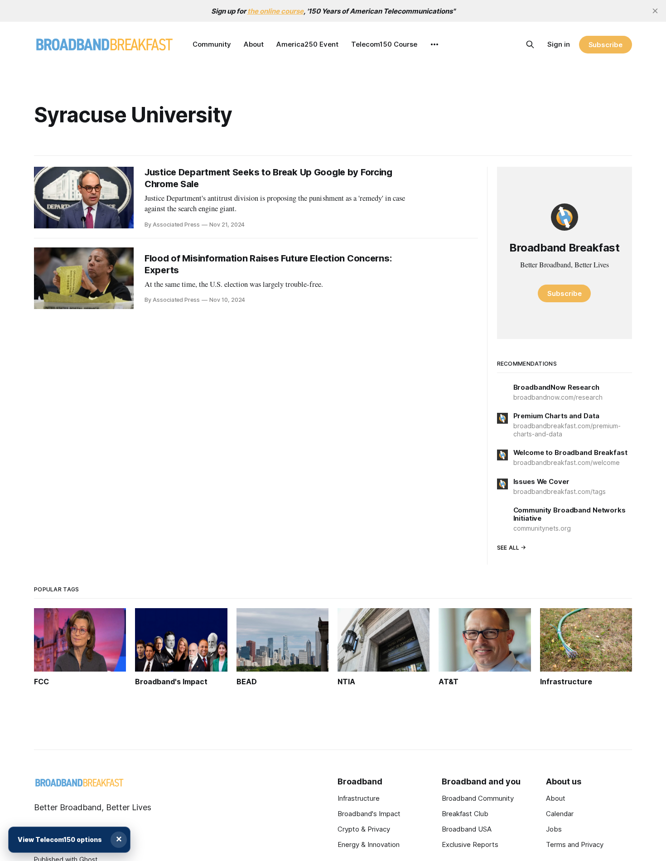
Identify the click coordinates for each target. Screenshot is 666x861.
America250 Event (307, 44)
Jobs (554, 829)
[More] (434, 44)
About (254, 44)
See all (508, 547)
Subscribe (606, 44)
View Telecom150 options (60, 839)
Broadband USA (467, 829)
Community (212, 44)
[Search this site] (530, 44)
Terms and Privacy (574, 844)
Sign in (558, 44)
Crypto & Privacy (364, 829)
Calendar (560, 813)
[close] (655, 11)
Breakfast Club (465, 813)
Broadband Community (478, 798)
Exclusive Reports (470, 844)
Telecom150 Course (384, 44)
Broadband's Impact (369, 813)
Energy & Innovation (369, 844)
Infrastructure (359, 798)
